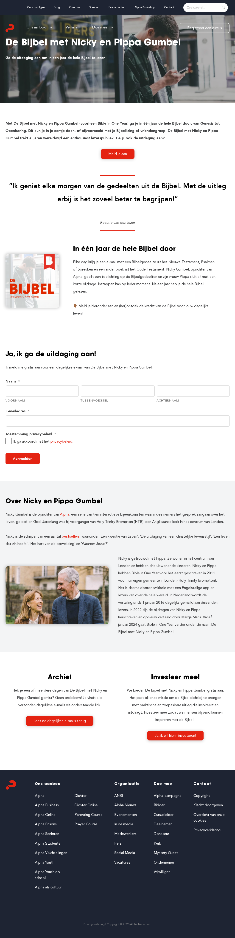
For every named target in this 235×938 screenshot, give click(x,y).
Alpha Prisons (46, 824)
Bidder (159, 805)
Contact (202, 784)
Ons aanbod (48, 784)
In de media (123, 824)
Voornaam (15, 400)
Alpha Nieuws (125, 805)
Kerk (157, 843)
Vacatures (122, 862)
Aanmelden (22, 458)
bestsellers (71, 536)
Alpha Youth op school (47, 875)
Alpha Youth (44, 862)
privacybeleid (61, 441)
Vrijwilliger (162, 872)
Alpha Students (47, 843)
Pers (117, 843)
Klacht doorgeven (208, 805)
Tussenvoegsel (94, 400)
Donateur (161, 834)
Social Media (124, 853)
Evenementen (125, 814)
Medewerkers (125, 834)
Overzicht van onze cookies (209, 817)
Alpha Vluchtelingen (51, 853)
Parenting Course (89, 814)
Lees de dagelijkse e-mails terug (60, 721)
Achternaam (168, 400)
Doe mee (163, 784)
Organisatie (127, 784)
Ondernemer (164, 862)
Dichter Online (86, 805)
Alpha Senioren (47, 834)
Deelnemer (163, 824)
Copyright (201, 795)
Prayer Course (86, 824)
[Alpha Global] (10, 28)
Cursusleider (163, 814)
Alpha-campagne (168, 795)
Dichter (81, 795)
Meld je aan (117, 154)
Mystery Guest (166, 853)
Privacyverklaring (207, 830)
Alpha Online (45, 814)
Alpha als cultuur (48, 887)
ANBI (118, 795)
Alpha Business (47, 805)
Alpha (64, 514)
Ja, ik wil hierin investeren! (175, 735)
